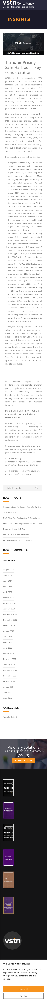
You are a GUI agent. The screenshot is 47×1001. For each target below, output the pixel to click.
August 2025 (8, 631)
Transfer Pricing (10, 717)
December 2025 (10, 614)
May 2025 (7, 642)
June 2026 (8, 581)
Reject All (23, 996)
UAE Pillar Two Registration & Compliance (21, 518)
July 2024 (7, 693)
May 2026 (7, 586)
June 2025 (8, 637)
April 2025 (7, 648)
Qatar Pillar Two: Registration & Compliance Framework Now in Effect (22, 526)
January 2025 (9, 665)
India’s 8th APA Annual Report (16, 535)
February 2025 (9, 659)
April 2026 (7, 592)
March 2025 (8, 653)
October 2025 (9, 626)
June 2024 (8, 698)
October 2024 (9, 681)
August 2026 (8, 570)
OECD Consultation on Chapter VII (18, 540)
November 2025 (10, 620)
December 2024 (10, 670)
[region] (23, 980)
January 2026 (9, 609)
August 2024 (8, 687)
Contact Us (22, 760)
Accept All (24, 989)
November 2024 (10, 676)
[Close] (44, 962)
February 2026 (9, 603)
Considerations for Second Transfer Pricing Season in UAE (22, 509)
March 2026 (8, 598)
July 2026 (7, 575)
